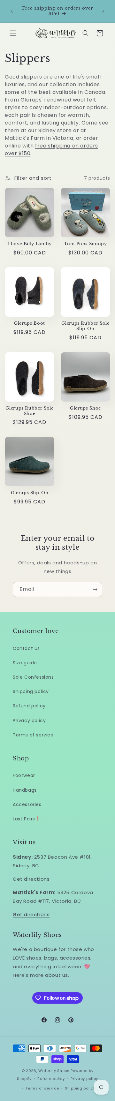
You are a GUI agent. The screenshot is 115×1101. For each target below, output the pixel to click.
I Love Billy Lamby (29, 243)
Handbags (25, 790)
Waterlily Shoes (54, 1070)
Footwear (24, 775)
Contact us (26, 648)
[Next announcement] (103, 11)
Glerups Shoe (85, 408)
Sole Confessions (33, 677)
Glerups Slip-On (30, 492)
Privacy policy (29, 720)
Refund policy (29, 706)
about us (56, 975)
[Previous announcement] (12, 11)
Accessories (27, 804)
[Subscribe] (95, 589)
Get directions (31, 879)
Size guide (25, 663)
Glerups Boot (29, 323)
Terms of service (33, 735)
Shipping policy (31, 691)
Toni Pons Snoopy (85, 243)
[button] (13, 33)
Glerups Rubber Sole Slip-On (85, 326)
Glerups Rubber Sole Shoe (29, 411)
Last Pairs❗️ (27, 819)
